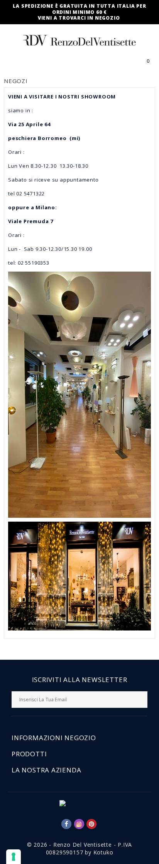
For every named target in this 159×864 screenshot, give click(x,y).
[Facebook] (66, 824)
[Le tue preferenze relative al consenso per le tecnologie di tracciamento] (13, 856)
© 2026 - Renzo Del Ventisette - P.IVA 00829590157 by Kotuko (79, 848)
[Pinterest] (91, 824)
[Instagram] (79, 824)
